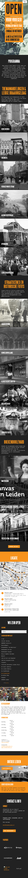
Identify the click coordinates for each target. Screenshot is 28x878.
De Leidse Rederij (6, 668)
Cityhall (3, 662)
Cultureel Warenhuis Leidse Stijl (10, 664)
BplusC (3, 656)
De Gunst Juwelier (6, 666)
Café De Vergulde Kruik (7, 660)
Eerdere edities (13, 546)
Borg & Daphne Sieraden (7, 654)
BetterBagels (4, 645)
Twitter (12, 44)
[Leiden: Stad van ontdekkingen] (14, 51)
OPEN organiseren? (9, 830)
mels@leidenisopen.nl (8, 825)
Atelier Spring (5, 641)
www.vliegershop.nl (6, 747)
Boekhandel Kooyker (6, 651)
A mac (2, 638)
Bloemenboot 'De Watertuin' (8, 647)
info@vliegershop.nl (6, 746)
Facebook (15, 44)
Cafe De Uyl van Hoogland (8, 658)
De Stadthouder (5, 671)
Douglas (3, 677)
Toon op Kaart (5, 742)
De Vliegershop (5, 673)
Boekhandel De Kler (6, 649)
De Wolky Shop (5, 675)
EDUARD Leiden (5, 679)
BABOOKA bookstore (6, 643)
